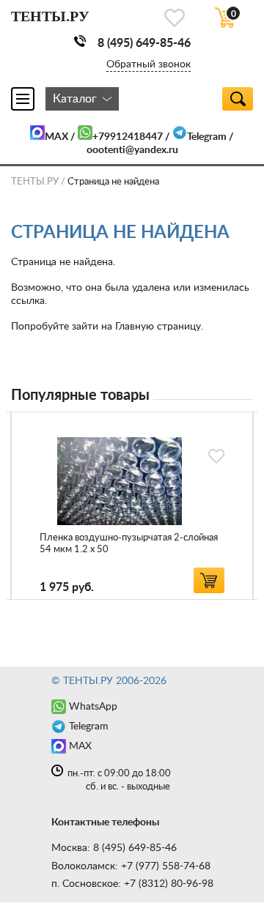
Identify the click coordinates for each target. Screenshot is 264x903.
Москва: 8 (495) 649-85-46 (114, 848)
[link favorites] (174, 18)
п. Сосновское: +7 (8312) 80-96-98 (132, 884)
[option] (132, 506)
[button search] (237, 99)
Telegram (207, 137)
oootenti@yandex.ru (132, 150)
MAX (56, 137)
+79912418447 (127, 137)
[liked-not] (216, 456)
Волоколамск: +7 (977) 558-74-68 (130, 866)
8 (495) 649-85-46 (144, 43)
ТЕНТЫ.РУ (35, 182)
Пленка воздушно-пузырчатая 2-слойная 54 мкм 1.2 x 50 (129, 543)
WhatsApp (93, 707)
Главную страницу (158, 327)
